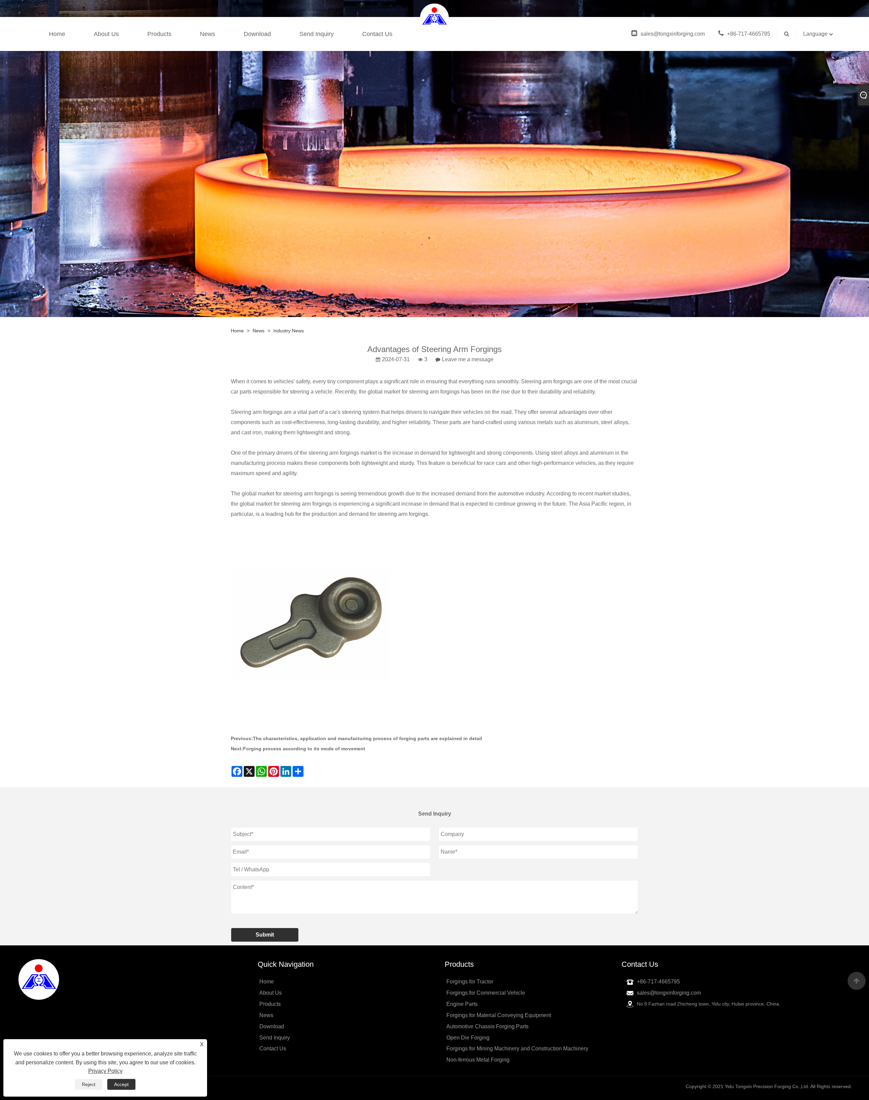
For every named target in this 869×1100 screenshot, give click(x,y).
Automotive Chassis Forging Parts (487, 1026)
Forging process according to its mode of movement (304, 748)
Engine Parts (462, 1004)
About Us (106, 34)
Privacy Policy (105, 1071)
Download (257, 34)
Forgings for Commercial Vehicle (485, 993)
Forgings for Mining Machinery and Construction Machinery (517, 1048)
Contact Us (377, 34)
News (207, 34)
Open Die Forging (467, 1038)
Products (159, 34)
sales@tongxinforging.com (673, 34)
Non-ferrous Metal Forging (478, 1060)
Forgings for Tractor (469, 981)
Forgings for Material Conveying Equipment (498, 1015)
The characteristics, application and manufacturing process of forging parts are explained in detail (367, 738)
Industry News (288, 330)
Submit (265, 935)
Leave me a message (468, 359)
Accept (121, 1084)
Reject (88, 1084)
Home (57, 34)
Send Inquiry (316, 34)
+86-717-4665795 (748, 34)
